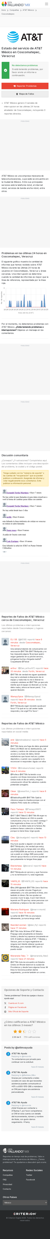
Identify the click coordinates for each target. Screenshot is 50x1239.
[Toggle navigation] (46, 4)
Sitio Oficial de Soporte (18, 1011)
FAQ (4, 1179)
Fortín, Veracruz (37, 671)
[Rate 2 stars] (20, 1031)
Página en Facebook (17, 1007)
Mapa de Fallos (26, 94)
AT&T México (28, 10)
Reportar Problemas (27, 86)
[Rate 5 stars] (34, 1031)
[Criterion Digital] (25, 1214)
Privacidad (7, 1184)
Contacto (7, 1189)
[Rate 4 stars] (29, 1031)
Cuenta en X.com (16, 1003)
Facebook (30, 1179)
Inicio (4, 10)
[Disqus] (25, 520)
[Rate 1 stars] (15, 1031)
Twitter (29, 1175)
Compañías (14, 10)
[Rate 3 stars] (25, 1031)
